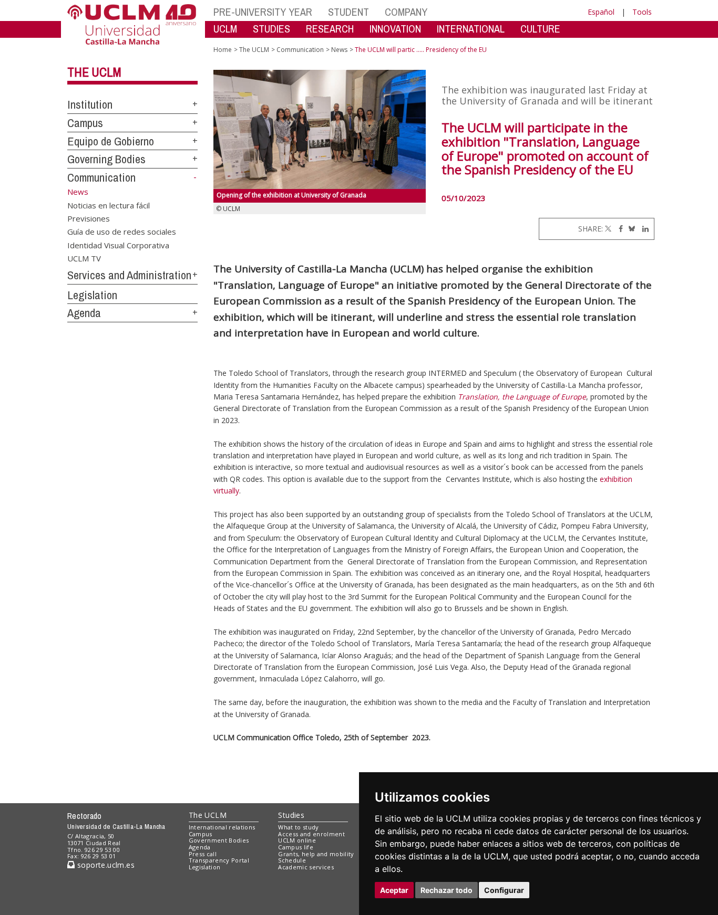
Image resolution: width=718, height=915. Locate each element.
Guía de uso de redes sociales (121, 231)
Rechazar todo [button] (446, 890)
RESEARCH (330, 29)
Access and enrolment (311, 834)
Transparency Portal (219, 860)
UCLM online (297, 840)
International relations (222, 827)
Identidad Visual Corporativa (118, 244)
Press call (203, 854)
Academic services (306, 867)
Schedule (292, 860)
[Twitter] (608, 229)
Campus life (295, 847)
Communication (101, 177)
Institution (89, 104)
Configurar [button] (504, 890)
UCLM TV (84, 258)
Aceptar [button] (394, 890)
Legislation (92, 295)
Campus (85, 123)
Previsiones (88, 218)
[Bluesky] (630, 229)
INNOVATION (395, 29)
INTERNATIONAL (471, 29)
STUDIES (271, 29)
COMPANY (406, 12)
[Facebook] (618, 229)
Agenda (84, 313)
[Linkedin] (643, 229)
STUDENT (348, 12)
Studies (291, 815)
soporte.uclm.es (105, 865)
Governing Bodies (106, 159)
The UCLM (94, 72)
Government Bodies (219, 840)
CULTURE (540, 29)
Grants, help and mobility (316, 854)
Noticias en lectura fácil (108, 204)
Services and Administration (129, 275)
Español (601, 12)
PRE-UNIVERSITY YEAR (262, 12)
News (339, 49)
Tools (642, 12)
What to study (298, 827)
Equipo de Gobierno (110, 141)
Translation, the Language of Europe (522, 397)
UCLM (225, 29)
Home (222, 49)
